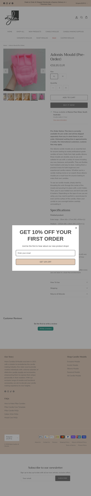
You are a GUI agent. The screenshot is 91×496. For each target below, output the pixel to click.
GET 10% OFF (45, 262)
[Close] (76, 228)
